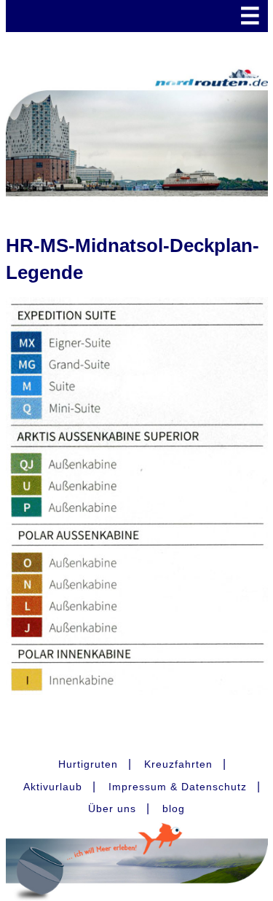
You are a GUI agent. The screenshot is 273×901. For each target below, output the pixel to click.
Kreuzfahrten (178, 764)
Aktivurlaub (52, 786)
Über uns (112, 808)
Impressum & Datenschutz (177, 786)
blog (173, 808)
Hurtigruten (88, 764)
